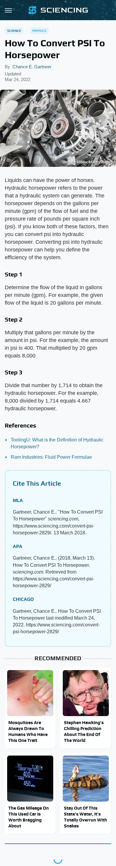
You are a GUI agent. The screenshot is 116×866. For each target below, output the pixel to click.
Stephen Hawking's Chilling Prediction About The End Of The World (84, 731)
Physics (39, 30)
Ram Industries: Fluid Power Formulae (51, 457)
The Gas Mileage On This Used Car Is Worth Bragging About (28, 817)
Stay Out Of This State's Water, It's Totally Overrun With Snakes (85, 817)
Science (14, 30)
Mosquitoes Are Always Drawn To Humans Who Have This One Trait (28, 731)
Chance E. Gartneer (31, 66)
